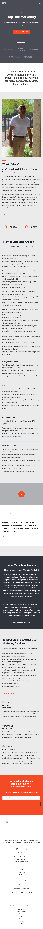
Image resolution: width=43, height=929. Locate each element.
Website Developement (21, 861)
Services (21, 921)
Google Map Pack (10, 361)
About (21, 923)
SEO (4, 385)
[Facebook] (21, 849)
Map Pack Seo (8, 749)
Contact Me (21, 877)
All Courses (21, 872)
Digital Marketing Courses (21, 857)
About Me (21, 869)
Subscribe (21, 804)
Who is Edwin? (10, 164)
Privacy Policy (21, 909)
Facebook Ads (8, 418)
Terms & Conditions (21, 911)
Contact (21, 919)
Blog (21, 916)
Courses (21, 914)
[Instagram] (26, 849)
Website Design (9, 446)
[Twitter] (17, 849)
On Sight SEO (8, 708)
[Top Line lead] (4, 3)
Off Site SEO (7, 728)
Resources (21, 874)
